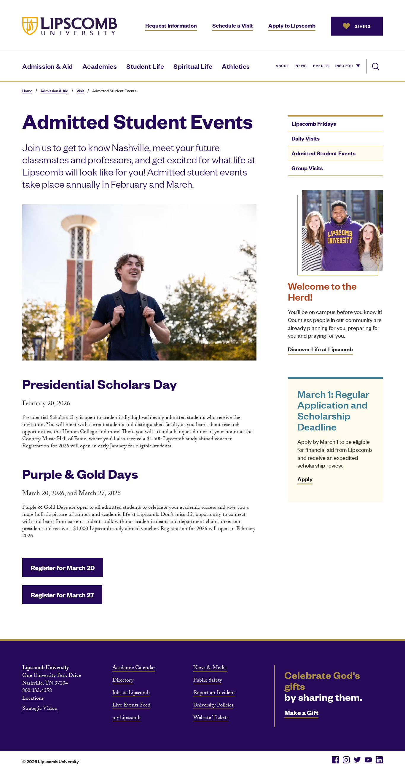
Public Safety (207, 681)
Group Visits (307, 168)
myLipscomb (126, 718)
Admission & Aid (47, 66)
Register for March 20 (63, 567)
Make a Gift (301, 712)
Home (27, 90)
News (301, 65)
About (282, 65)
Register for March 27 (62, 594)
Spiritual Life (192, 66)
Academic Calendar (133, 668)
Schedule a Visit (232, 25)
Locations (33, 699)
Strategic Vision (40, 709)
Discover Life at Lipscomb (320, 349)
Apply (304, 479)
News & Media (210, 668)
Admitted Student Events (323, 153)
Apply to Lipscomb (291, 25)
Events (321, 65)
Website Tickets (210, 718)
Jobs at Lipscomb (131, 693)
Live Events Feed (131, 706)
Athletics (236, 66)
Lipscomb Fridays (313, 123)
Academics (99, 66)
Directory (122, 681)
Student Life (145, 66)
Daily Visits (305, 138)
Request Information (171, 25)
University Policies (213, 706)
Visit (80, 90)
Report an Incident (214, 693)
